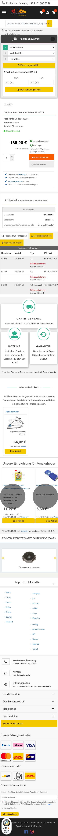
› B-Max (7, 607)
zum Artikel (18, 520)
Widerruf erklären (12, 723)
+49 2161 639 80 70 (40, 3)
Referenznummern (42, 235)
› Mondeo (34, 603)
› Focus (7, 597)
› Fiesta (7, 592)
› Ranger (34, 639)
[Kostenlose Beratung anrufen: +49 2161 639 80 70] (2, 3)
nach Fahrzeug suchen (30, 89)
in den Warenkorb (40, 157)
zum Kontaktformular (22, 675)
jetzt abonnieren (10, 814)
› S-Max (34, 608)
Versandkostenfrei (15, 181)
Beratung (22, 174)
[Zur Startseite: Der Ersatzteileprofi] (19, 12)
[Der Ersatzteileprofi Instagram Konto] (31, 832)
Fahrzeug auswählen (30, 65)
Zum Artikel (15, 451)
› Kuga (33, 613)
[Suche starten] (49, 23)
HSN (16, 77)
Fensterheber (12, 411)
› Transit (34, 649)
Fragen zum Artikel (12, 242)
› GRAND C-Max (37, 629)
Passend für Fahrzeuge (15, 235)
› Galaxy (34, 624)
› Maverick (35, 618)
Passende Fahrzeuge (28, 247)
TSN (41, 77)
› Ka (32, 598)
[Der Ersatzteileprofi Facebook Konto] (26, 832)
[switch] (6, 831)
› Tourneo (34, 644)
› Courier (8, 617)
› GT (32, 634)
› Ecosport (35, 593)
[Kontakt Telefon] (6, 661)
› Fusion (7, 602)
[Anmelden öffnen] (47, 12)
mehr (50, 804)
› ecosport (8, 621)
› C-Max (7, 612)
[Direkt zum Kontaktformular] (6, 673)
